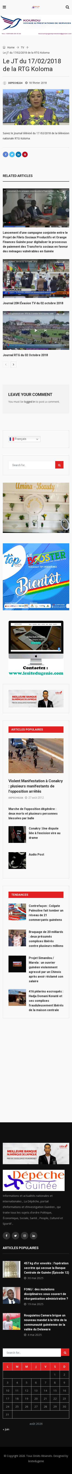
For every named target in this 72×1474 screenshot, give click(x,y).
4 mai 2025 (35, 1334)
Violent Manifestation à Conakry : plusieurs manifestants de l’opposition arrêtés (35, 786)
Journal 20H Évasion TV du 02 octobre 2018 (33, 303)
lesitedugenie (36, 1461)
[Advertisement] (36, 1062)
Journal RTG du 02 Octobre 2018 (25, 355)
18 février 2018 (38, 82)
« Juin (6, 1429)
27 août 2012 (36, 797)
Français (20, 438)
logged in (29, 401)
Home (10, 47)
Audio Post (36, 854)
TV (22, 47)
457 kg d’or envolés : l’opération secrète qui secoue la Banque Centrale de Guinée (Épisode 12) (46, 1268)
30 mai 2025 (35, 1278)
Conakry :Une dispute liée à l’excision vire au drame (44, 833)
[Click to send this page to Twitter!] (12, 154)
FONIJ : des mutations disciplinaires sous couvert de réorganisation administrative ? (46, 1294)
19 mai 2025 (35, 1304)
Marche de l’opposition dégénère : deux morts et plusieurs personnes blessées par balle (33, 813)
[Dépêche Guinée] (36, 7)
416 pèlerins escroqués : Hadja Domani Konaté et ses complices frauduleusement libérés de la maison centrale (46, 1001)
